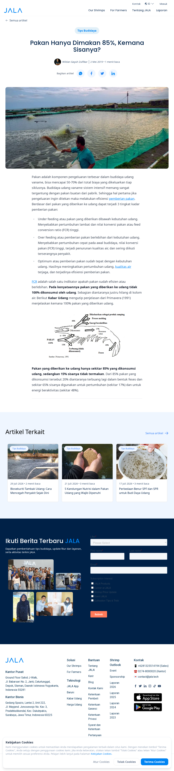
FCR (34, 281)
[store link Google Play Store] (148, 707)
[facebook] (91, 73)
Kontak (136, 4)
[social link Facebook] (135, 686)
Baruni (70, 692)
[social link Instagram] (150, 686)
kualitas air (123, 267)
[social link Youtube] (159, 686)
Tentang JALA (141, 10)
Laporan (161, 10)
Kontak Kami (95, 688)
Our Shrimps (96, 10)
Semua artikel (18, 20)
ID (149, 3)
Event (113, 670)
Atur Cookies (101, 762)
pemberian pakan (121, 199)
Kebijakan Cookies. (101, 753)
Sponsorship (117, 676)
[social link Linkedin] (145, 686)
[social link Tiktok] (154, 686)
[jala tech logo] (13, 10)
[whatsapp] (80, 73)
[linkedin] (113, 73)
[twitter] (102, 73)
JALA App (73, 686)
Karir (91, 676)
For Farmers (118, 10)
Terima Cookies (154, 762)
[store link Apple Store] (148, 697)
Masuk (163, 4)
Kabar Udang (74, 698)
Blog (91, 682)
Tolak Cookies (126, 762)
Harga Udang (74, 704)
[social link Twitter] (140, 686)
